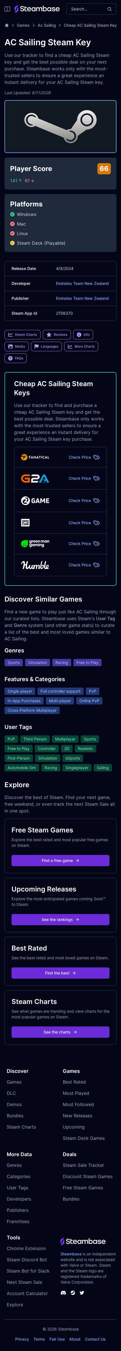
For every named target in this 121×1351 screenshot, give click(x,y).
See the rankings (57, 919)
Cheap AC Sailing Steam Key (90, 25)
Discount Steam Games (88, 1176)
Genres (14, 1165)
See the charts (57, 1032)
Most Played (76, 1093)
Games (23, 25)
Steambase (71, 1253)
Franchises (18, 1221)
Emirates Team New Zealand (82, 283)
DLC (11, 1093)
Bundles (15, 1115)
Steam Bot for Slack (28, 1271)
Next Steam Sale (24, 1282)
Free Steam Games (83, 1187)
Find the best (57, 973)
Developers (19, 1199)
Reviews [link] (60, 334)
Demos (14, 1104)
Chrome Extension (26, 1248)
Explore (15, 1304)
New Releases (77, 1115)
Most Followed (78, 1104)
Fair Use (57, 1339)
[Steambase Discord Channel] (63, 1293)
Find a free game (57, 860)
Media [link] (20, 346)
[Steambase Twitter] (82, 1293)
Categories (18, 1176)
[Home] (7, 25)
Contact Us (95, 1339)
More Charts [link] (85, 346)
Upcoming (74, 1127)
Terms (39, 1339)
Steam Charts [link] (26, 334)
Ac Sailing (47, 25)
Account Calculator (27, 1293)
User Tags (17, 1187)
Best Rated (74, 1082)
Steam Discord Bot (27, 1259)
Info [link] (86, 334)
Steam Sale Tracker (83, 1165)
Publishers (17, 1210)
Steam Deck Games (84, 1138)
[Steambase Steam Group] (73, 1293)
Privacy (22, 1339)
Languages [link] (49, 346)
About (74, 1339)
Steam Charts (21, 1127)
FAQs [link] (19, 358)
